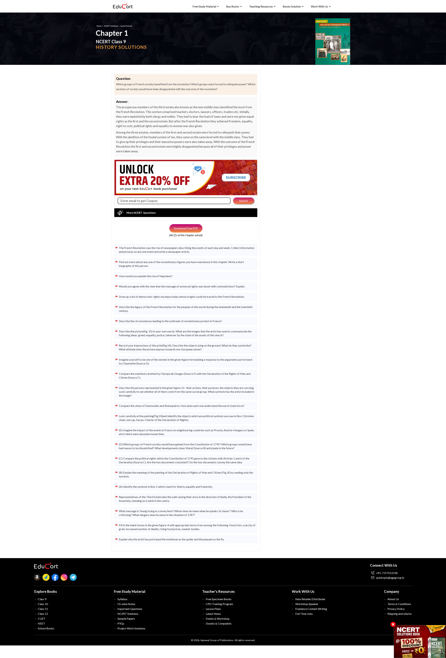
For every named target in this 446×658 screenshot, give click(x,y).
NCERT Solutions (111, 26)
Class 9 (42, 599)
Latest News (213, 613)
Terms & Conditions (399, 604)
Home (99, 26)
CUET (41, 618)
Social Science (126, 26)
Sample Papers (126, 618)
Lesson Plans (213, 608)
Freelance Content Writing (311, 608)
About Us (393, 599)
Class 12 (43, 613)
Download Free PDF (186, 228)
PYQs (120, 623)
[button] (206, 6)
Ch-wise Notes (126, 604)
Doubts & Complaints (219, 623)
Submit (243, 200)
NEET (41, 623)
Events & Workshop (217, 618)
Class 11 (43, 608)
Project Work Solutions (131, 628)
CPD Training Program (219, 604)
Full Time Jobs (304, 613)
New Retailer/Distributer (310, 599)
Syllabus (122, 599)
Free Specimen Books (219, 599)
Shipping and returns (399, 613)
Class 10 (43, 604)
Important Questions (129, 608)
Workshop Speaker (306, 604)
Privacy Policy (396, 608)
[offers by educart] (420, 641)
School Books (46, 628)
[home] (123, 6)
